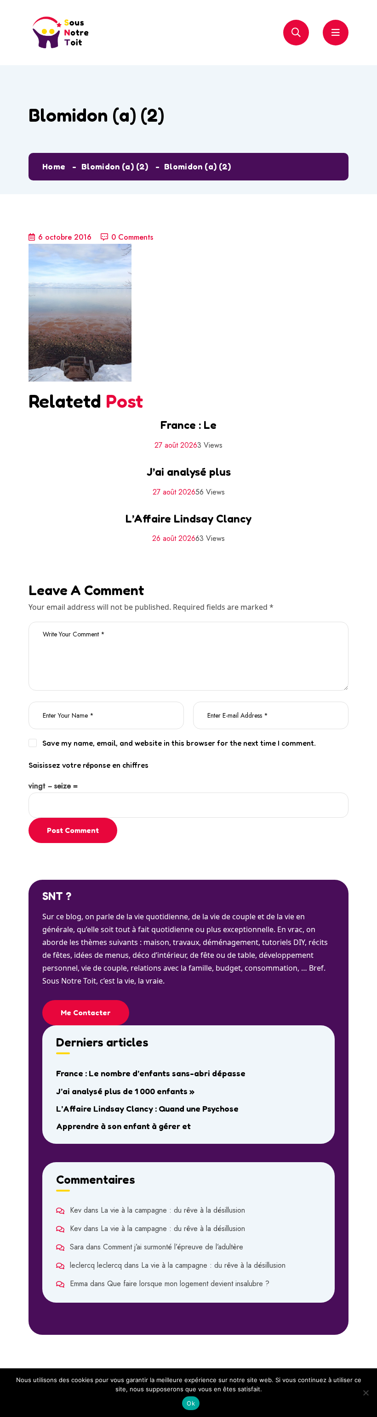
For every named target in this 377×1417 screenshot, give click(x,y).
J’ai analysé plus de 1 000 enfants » (125, 1091)
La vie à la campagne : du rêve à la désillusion (173, 1210)
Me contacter (86, 1012)
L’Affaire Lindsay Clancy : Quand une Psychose (147, 1108)
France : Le (188, 425)
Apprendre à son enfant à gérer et (123, 1126)
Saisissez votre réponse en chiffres (89, 765)
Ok (191, 1403)
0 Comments (132, 237)
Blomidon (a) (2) (115, 166)
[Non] (365, 1392)
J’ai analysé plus (189, 471)
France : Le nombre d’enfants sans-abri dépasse (151, 1073)
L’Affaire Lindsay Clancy (188, 518)
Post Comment (73, 830)
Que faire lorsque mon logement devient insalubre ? (188, 1283)
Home (53, 166)
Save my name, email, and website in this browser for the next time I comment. (179, 743)
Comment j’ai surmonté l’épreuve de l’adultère (173, 1247)
